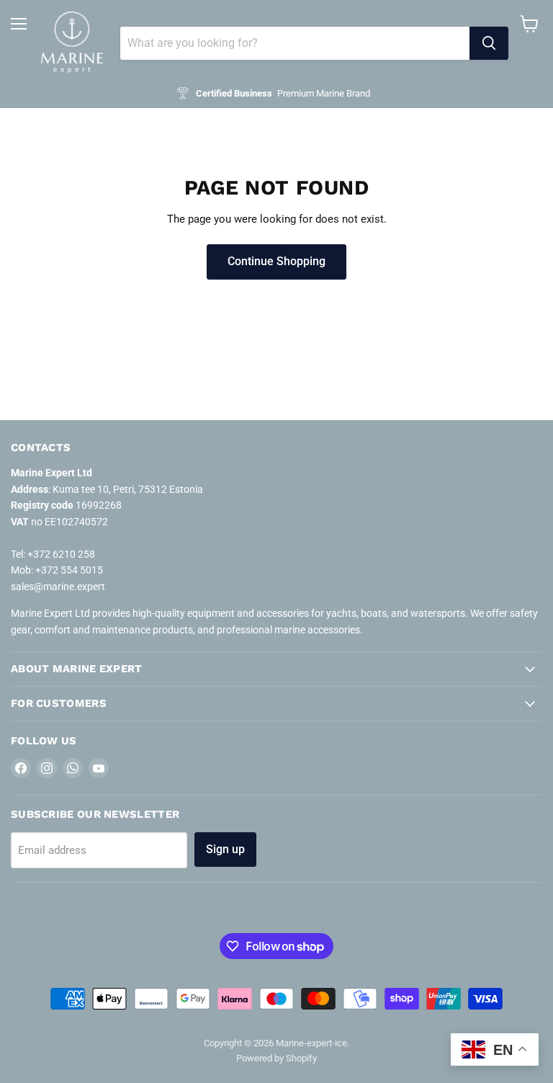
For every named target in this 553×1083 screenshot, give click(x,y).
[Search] (488, 43)
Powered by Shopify (276, 1058)
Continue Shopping (276, 261)
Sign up (225, 849)
